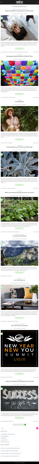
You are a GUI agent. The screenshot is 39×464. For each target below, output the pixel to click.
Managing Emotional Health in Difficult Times (19, 56)
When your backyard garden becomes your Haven (19, 192)
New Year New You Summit (19, 325)
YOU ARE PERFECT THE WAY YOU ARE (8, 434)
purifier (17, 321)
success (12, 421)
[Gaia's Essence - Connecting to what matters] (19, 2)
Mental (21, 54)
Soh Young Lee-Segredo (5, 450)
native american (12, 188)
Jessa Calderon (23, 104)
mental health (13, 97)
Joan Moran (24, 384)
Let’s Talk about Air (19, 280)
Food (17, 9)
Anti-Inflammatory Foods (14, 456)
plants (11, 142)
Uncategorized (21, 234)
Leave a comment (35, 97)
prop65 (15, 321)
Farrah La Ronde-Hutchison (24, 195)
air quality (11, 321)
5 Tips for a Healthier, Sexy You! (15, 453)
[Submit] (37, 428)
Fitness (9, 377)
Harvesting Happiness (4, 436)
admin (24, 328)
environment (12, 231)
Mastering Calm (3, 438)
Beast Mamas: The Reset (5, 441)
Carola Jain (3, 448)
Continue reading (19, 48)
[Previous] (14, 425)
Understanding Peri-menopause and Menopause (19, 11)
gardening (15, 231)
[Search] (37, 2)
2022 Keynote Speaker (14, 450)
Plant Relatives (19, 101)
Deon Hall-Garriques (23, 13)
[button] (1, 2)
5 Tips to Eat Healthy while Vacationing (13, 448)
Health (20, 9)
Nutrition (22, 9)
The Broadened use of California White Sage (19, 147)
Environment (14, 9)
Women (26, 9)
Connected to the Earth (19, 236)
